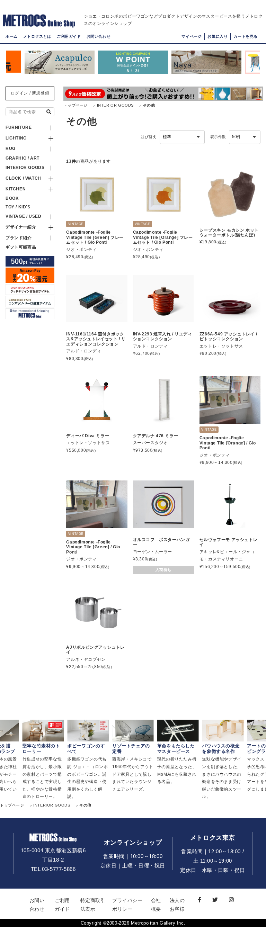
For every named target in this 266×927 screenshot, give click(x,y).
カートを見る (245, 36)
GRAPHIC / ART (22, 158)
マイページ (191, 36)
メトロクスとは (37, 36)
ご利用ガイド (69, 36)
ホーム (12, 36)
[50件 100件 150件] (244, 137)
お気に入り (217, 36)
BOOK (12, 198)
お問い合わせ (99, 36)
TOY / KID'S (18, 207)
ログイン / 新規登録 (30, 93)
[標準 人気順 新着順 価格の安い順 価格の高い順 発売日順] (182, 137)
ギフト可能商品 (21, 247)
